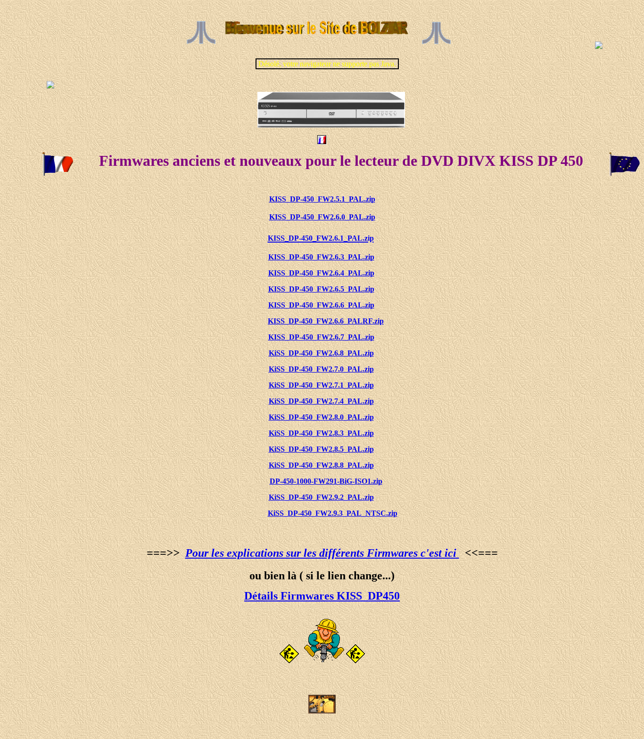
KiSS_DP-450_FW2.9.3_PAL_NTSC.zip (332, 513)
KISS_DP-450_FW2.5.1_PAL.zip (322, 199)
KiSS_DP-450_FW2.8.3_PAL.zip (321, 433)
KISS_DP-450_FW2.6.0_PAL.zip (322, 217)
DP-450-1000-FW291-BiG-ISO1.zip (326, 481)
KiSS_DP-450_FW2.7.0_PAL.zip (321, 369)
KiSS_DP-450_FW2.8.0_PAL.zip (321, 417)
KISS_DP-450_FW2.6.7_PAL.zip (321, 337)
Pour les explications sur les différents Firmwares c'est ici (322, 553)
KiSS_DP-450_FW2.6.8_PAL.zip (321, 353)
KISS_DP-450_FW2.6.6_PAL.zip (321, 305)
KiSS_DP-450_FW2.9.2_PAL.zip (321, 497)
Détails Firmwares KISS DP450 (322, 596)
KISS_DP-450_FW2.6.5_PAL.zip (321, 289)
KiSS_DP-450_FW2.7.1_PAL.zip (321, 385)
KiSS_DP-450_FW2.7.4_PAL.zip (321, 401)
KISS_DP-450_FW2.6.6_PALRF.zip (326, 321)
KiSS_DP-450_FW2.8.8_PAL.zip (321, 465)
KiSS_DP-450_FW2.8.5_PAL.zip (321, 449)
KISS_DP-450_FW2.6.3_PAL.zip (321, 257)
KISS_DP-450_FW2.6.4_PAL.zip (321, 273)
